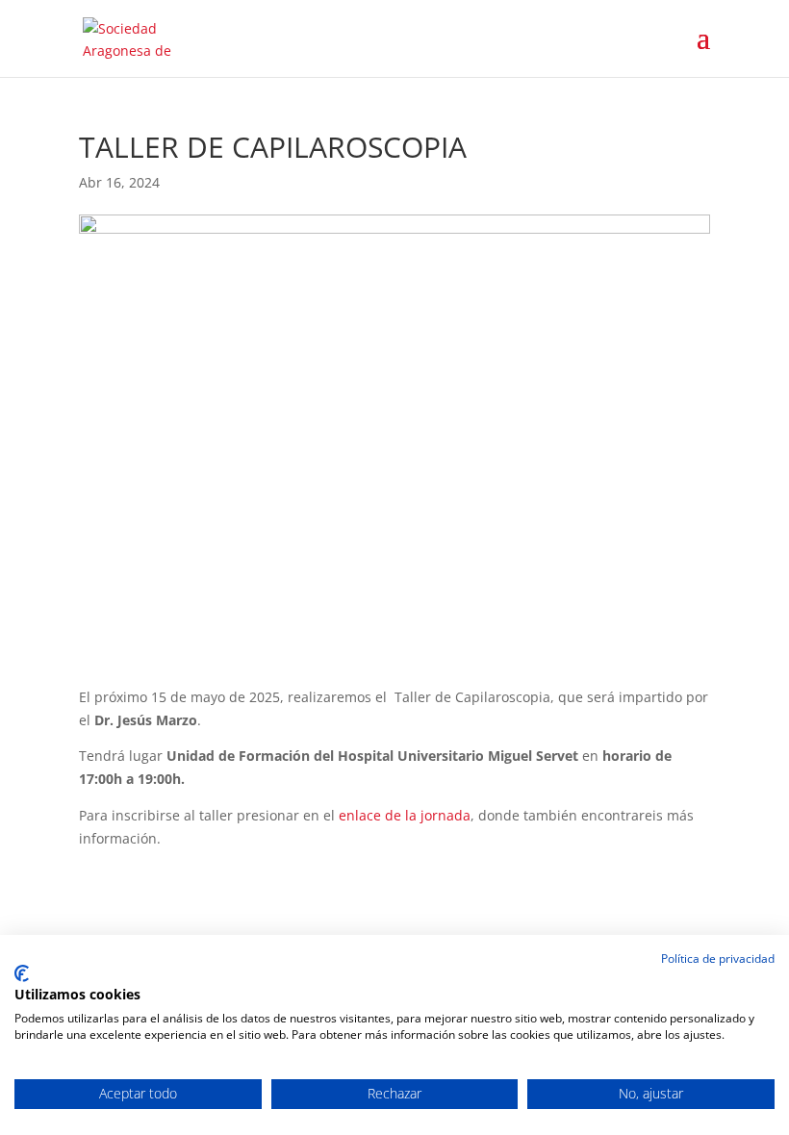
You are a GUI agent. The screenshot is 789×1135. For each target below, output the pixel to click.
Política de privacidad (718, 958)
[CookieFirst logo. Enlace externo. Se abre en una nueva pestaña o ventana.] (21, 973)
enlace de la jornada (405, 815)
